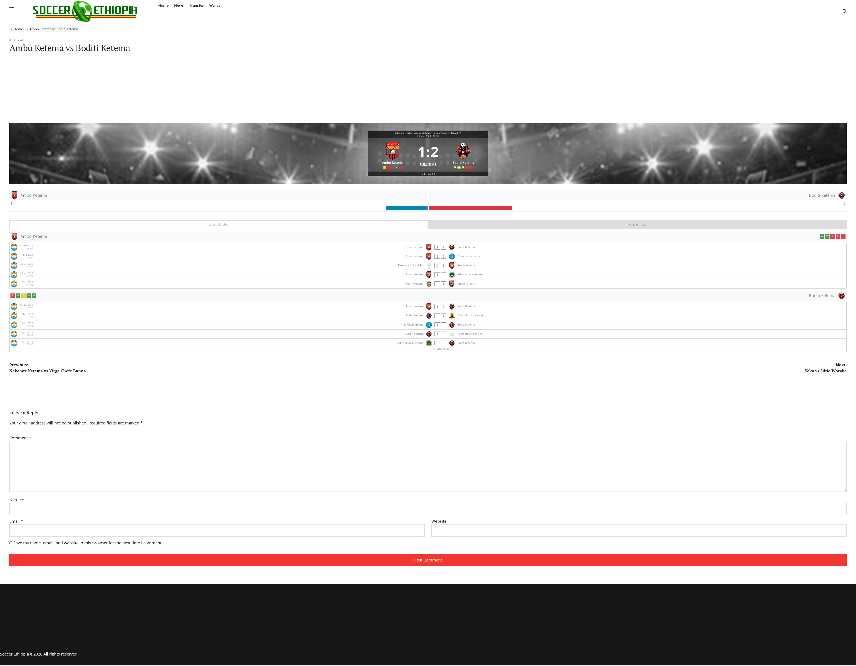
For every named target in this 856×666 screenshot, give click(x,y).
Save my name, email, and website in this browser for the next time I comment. (88, 542)
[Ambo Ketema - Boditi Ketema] (428, 247)
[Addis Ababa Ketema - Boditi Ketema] (428, 345)
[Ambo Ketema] (393, 155)
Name (16, 499)
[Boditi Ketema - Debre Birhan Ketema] (428, 315)
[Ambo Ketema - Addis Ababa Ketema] (428, 274)
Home (163, 5)
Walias (214, 5)
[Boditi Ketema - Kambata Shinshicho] (428, 334)
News (179, 5)
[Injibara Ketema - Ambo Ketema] (428, 283)
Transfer (196, 5)
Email (16, 521)
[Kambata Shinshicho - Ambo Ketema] (428, 265)
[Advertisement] (428, 90)
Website (439, 521)
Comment (20, 438)
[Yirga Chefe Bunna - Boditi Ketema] (428, 324)
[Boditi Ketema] (463, 155)
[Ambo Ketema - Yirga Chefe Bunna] (428, 256)
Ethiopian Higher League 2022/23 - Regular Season (422, 132)
